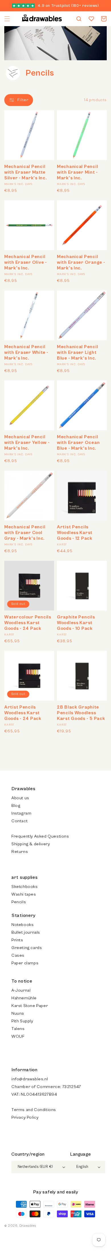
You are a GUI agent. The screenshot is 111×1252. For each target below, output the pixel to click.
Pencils (18, 902)
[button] (7, 19)
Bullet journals (25, 932)
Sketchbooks (24, 886)
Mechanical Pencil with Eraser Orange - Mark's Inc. (81, 262)
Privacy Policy (24, 1117)
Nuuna (17, 1013)
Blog (15, 805)
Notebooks (22, 924)
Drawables (27, 1226)
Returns (19, 851)
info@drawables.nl (29, 1079)
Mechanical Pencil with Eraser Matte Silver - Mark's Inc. (25, 172)
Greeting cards (26, 947)
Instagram (21, 813)
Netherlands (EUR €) (35, 1167)
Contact (19, 821)
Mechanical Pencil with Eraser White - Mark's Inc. (26, 352)
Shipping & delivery (30, 844)
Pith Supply (22, 1021)
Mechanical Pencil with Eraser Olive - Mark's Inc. (25, 262)
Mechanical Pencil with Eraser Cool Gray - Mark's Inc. (24, 532)
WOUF (17, 1036)
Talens (18, 1028)
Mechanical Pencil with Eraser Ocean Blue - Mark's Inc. (78, 442)
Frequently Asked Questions (40, 836)
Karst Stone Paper (29, 1005)
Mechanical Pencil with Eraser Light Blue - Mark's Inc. (77, 352)
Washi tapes (23, 894)
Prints (17, 940)
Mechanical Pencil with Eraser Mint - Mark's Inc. (77, 172)
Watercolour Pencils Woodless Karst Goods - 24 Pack (27, 622)
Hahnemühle (24, 998)
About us (20, 798)
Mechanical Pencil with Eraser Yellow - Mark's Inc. (27, 442)
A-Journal (20, 990)
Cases (17, 955)
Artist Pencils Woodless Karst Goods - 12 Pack (74, 532)
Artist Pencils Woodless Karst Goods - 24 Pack (23, 713)
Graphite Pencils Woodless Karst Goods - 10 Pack (76, 622)
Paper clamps (24, 963)
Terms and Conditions (33, 1109)
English (82, 1167)
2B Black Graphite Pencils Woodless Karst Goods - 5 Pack (81, 713)
